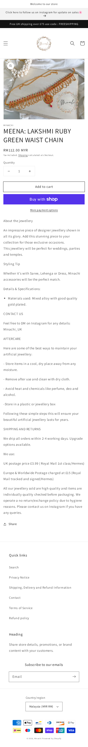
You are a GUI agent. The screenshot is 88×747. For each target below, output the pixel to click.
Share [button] (13, 524)
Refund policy (19, 618)
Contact (15, 598)
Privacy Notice (19, 577)
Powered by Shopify (51, 738)
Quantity (9, 162)
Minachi (38, 738)
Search (14, 567)
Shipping (23, 155)
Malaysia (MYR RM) (41, 706)
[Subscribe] (74, 677)
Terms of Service (21, 608)
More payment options (44, 210)
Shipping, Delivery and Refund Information (40, 587)
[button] (6, 43)
